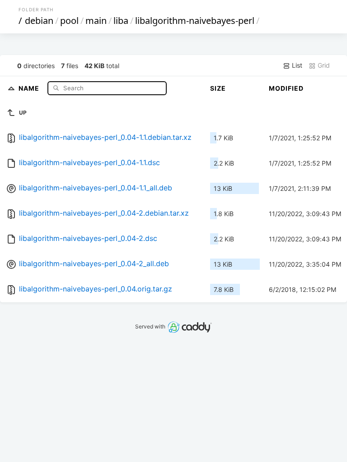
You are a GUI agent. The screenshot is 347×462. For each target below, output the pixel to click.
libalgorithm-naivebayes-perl (194, 20)
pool (69, 20)
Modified (286, 88)
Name (30, 88)
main (96, 20)
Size (218, 88)
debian (39, 20)
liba (120, 20)
